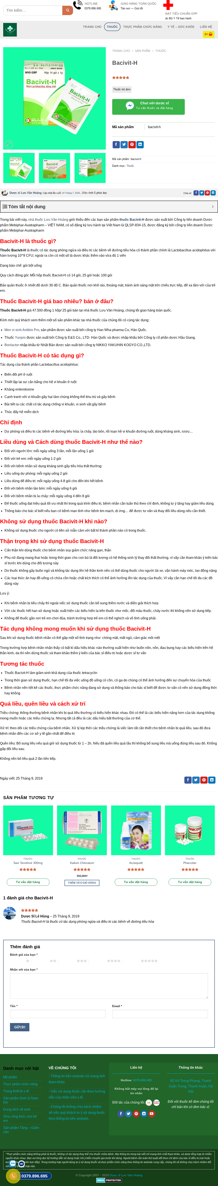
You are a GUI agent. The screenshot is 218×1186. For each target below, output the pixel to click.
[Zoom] (9, 144)
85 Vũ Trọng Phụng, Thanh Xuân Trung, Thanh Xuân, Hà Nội (191, 1086)
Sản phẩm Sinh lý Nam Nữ (20, 1100)
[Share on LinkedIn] (140, 144)
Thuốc (112, 26)
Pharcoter (189, 863)
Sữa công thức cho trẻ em (20, 1118)
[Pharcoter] (190, 830)
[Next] (98, 98)
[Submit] (67, 10)
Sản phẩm (142, 50)
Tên (13, 1006)
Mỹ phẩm (10, 1077)
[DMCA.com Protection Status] (109, 1180)
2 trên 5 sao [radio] (41, 960)
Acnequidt (136, 863)
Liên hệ (206, 26)
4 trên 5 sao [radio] (98, 960)
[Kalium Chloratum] (82, 830)
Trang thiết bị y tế (16, 1091)
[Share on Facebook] (116, 144)
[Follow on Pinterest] (136, 1114)
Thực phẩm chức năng (142, 26)
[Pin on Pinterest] (132, 144)
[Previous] (10, 98)
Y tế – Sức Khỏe (181, 26)
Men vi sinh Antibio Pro (21, 330)
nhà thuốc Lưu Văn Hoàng (48, 219)
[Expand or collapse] (212, 206)
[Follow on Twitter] (128, 1114)
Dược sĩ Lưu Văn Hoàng (26, 192)
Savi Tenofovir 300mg (28, 863)
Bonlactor (12, 345)
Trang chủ (121, 50)
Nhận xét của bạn (23, 969)
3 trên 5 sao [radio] (68, 960)
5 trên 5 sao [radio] (132, 960)
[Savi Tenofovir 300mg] (28, 830)
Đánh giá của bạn (23, 954)
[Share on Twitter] (124, 144)
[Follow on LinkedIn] (144, 1114)
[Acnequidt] (136, 830)
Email (117, 1006)
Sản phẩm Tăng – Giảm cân (21, 1130)
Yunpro (20, 337)
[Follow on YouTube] (151, 1114)
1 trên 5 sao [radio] (17, 960)
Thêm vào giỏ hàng (82, 883)
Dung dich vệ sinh (16, 1109)
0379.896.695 (142, 1080)
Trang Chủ (92, 26)
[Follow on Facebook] (120, 1114)
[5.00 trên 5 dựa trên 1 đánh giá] (120, 77)
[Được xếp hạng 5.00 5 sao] (28, 869)
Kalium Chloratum (82, 863)
